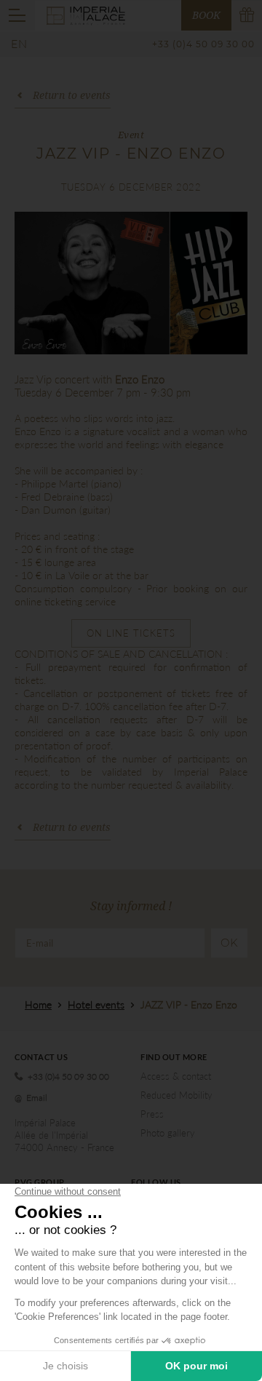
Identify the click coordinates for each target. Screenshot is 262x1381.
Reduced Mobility (176, 1095)
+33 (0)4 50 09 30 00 (203, 44)
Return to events (72, 95)
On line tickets (131, 633)
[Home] (85, 14)
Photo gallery (167, 1133)
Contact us (41, 1057)
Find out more (173, 1057)
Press (152, 1114)
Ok (229, 943)
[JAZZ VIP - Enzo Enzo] (131, 283)
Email (36, 1097)
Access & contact (175, 1076)
